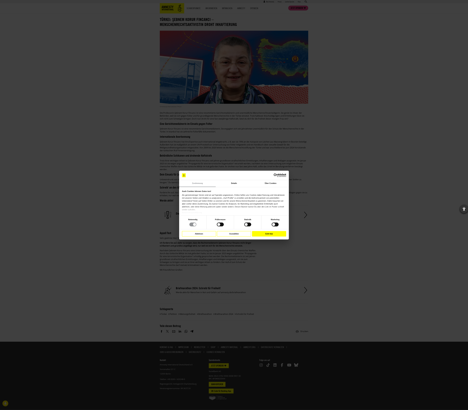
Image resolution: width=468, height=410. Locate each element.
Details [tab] (234, 183)
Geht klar (269, 234)
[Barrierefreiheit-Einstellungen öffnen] (464, 209)
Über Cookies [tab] (270, 183)
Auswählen (234, 234)
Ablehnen (199, 234)
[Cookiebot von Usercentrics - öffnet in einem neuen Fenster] (275, 175)
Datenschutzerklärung (192, 213)
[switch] (220, 224)
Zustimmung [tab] (197, 183)
